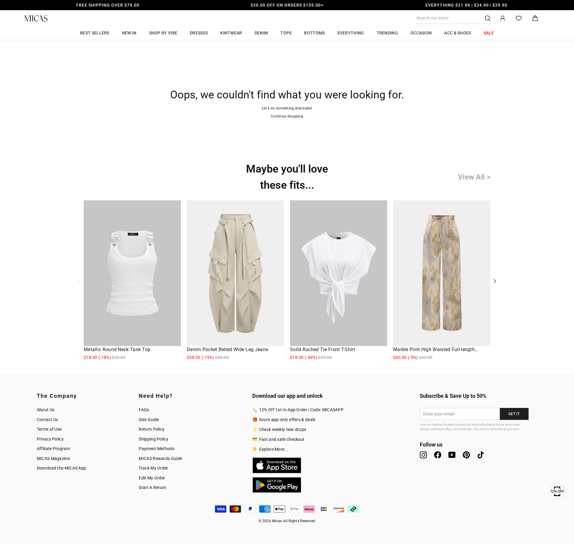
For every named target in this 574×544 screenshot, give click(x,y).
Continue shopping (287, 116)
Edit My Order (152, 478)
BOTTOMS (314, 33)
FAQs (144, 409)
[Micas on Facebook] (437, 454)
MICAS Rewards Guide (160, 458)
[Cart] (535, 18)
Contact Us (47, 419)
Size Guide (149, 419)
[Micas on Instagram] (423, 454)
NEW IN (129, 33)
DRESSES (199, 33)
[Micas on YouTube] (452, 454)
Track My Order (153, 468)
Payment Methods (156, 448)
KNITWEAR (231, 33)
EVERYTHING (351, 33)
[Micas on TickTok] (480, 454)
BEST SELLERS (94, 33)
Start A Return (152, 487)
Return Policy (151, 429)
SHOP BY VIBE (163, 33)
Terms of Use (49, 429)
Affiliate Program (53, 448)
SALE (489, 33)
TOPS (285, 33)
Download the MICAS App (61, 468)
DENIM (261, 33)
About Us (45, 409)
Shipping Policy (153, 439)
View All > (474, 177)
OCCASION (421, 33)
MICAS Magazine (53, 458)
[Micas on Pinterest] (466, 454)
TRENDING (387, 33)
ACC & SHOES (457, 33)
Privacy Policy (50, 439)
